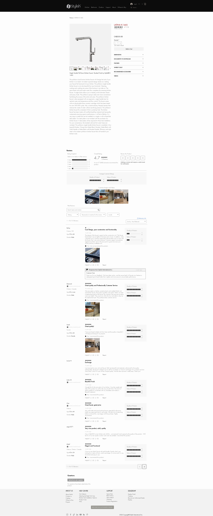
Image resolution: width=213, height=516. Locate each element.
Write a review (118, 28)
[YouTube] (80, 514)
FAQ (80, 501)
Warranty (109, 499)
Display (130, 500)
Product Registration (112, 501)
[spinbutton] (117, 43)
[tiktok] (74, 514)
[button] (145, 4)
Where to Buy (69, 500)
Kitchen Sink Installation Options (88, 498)
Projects (68, 502)
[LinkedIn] (77, 514)
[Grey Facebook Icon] (70, 514)
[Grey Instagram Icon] (67, 514)
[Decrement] (115, 43)
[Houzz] (84, 514)
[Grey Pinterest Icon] (87, 514)
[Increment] (120, 43)
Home (71, 18)
